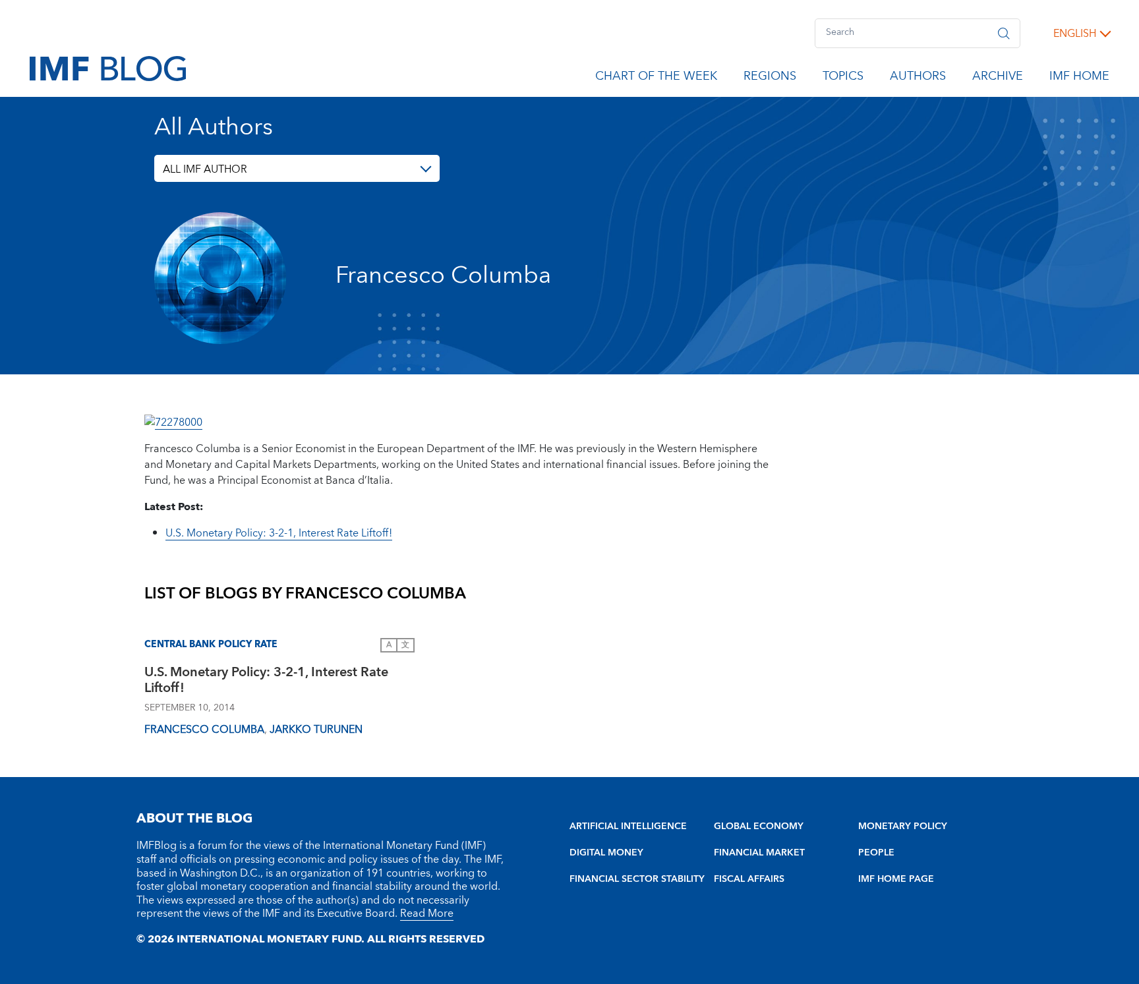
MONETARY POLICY (902, 826)
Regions (770, 78)
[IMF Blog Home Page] (108, 68)
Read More (426, 913)
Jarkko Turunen (316, 729)
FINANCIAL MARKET (759, 852)
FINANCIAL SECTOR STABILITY (637, 879)
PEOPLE (876, 852)
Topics (843, 78)
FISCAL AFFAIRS (749, 879)
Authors (918, 78)
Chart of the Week (656, 78)
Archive (997, 78)
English (1074, 34)
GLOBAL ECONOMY (758, 826)
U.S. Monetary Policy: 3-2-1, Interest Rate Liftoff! (278, 533)
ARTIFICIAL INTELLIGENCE (628, 826)
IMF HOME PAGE (896, 879)
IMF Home (1079, 78)
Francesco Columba (204, 729)
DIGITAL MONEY (606, 852)
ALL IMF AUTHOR (205, 169)
